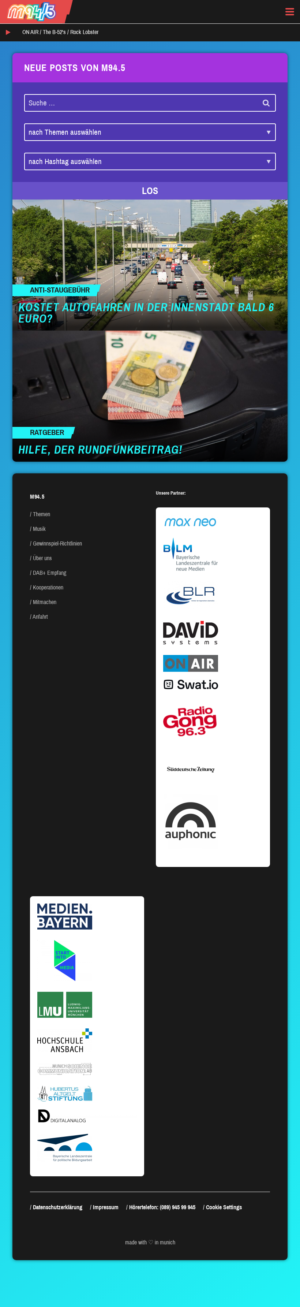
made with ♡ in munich (150, 1242)
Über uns (42, 558)
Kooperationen (48, 587)
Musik (39, 529)
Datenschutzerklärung (57, 1207)
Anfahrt (40, 617)
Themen (41, 514)
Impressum (106, 1207)
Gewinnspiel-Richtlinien (57, 543)
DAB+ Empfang (49, 573)
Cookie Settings (224, 1207)
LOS (150, 191)
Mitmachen (44, 602)
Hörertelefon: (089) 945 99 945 (162, 1207)
